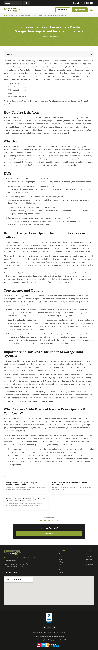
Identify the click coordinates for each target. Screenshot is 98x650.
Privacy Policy (37, 632)
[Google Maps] (54, 627)
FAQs (60, 556)
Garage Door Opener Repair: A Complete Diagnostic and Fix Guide (21, 484)
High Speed (89, 559)
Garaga (88, 562)
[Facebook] (44, 627)
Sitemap (62, 632)
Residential (89, 556)
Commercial (89, 554)
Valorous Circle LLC (60, 640)
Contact (61, 572)
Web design (35, 640)
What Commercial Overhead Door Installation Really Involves (69, 484)
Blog (10, 15)
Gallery (61, 562)
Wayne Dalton (90, 564)
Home (5, 15)
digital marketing (47, 640)
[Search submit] (26, 3)
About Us (61, 564)
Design (61, 559)
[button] (91, 10)
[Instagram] (49, 627)
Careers (61, 570)
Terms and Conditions (51, 632)
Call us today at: (82, 3)
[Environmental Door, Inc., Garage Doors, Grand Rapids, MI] (49, 618)
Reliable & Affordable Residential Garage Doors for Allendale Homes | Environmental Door (25, 500)
